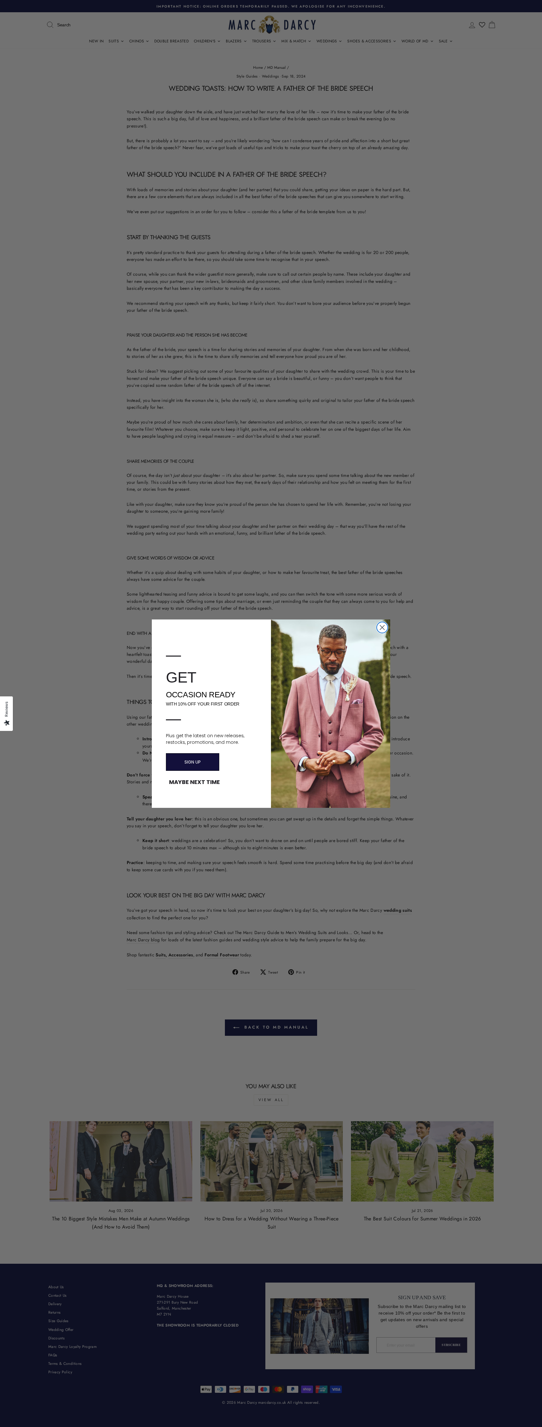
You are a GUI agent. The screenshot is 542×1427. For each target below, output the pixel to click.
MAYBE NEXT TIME (194, 782)
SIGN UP (192, 762)
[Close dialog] (382, 627)
